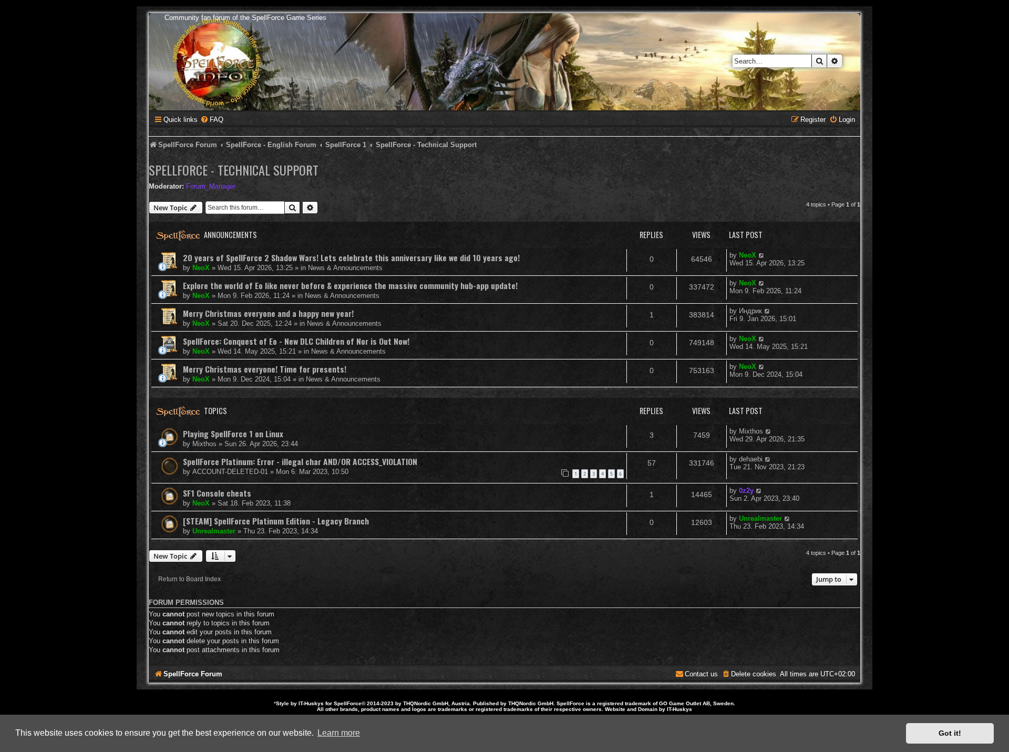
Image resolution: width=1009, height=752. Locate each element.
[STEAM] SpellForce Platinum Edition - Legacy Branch (276, 520)
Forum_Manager (210, 186)
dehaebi (751, 459)
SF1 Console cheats (217, 493)
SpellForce (348, 703)
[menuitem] (211, 119)
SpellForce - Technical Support (233, 169)
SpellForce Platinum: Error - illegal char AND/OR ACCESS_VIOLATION (300, 461)
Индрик (750, 311)
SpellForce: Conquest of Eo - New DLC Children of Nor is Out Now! (296, 341)
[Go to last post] (761, 255)
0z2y (746, 491)
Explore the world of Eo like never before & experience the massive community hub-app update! (350, 285)
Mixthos (204, 444)
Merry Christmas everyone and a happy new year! (268, 313)
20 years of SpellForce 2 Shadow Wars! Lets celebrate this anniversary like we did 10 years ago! (351, 257)
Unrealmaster (213, 531)
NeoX (201, 268)
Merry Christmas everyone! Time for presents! (264, 369)
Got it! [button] (950, 733)
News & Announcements (345, 268)
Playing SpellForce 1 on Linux (233, 433)
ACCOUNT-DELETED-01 (230, 472)
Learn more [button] (338, 732)
